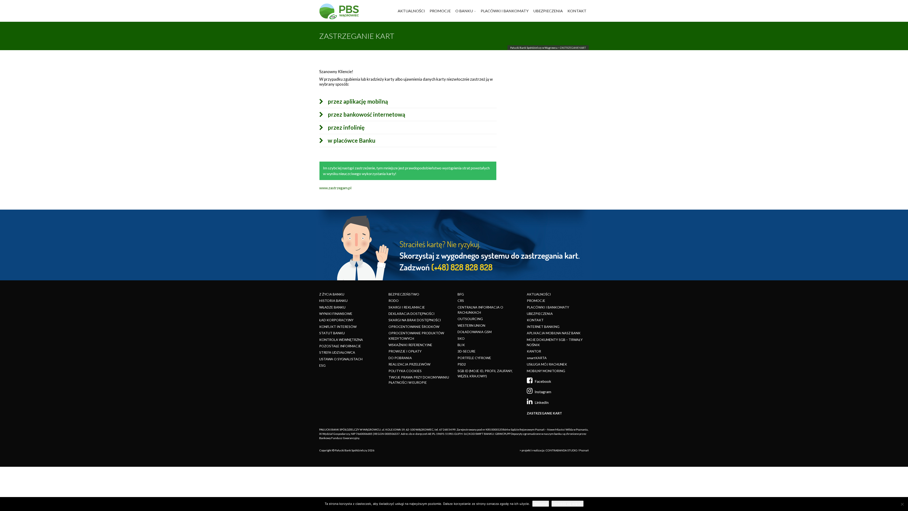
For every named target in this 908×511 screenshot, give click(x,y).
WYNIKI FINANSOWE (335, 314)
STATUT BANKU (332, 333)
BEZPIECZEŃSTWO (404, 294)
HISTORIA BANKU (333, 301)
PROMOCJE (440, 11)
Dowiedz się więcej (567, 504)
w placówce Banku (351, 140)
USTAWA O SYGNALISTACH (340, 359)
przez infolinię (346, 127)
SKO (461, 338)
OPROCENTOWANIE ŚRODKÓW (414, 327)
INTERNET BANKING (543, 327)
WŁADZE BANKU (332, 307)
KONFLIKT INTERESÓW (338, 327)
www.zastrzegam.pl (335, 187)
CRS (461, 301)
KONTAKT (577, 11)
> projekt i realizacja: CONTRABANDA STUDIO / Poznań (554, 450)
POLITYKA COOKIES (405, 371)
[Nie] (902, 504)
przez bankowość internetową (366, 114)
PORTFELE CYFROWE (474, 358)
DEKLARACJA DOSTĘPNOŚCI (412, 314)
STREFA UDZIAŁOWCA (337, 352)
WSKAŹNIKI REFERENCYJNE (410, 345)
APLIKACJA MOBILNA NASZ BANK (554, 333)
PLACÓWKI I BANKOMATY (504, 11)
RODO (394, 301)
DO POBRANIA (400, 358)
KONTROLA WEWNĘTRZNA (341, 340)
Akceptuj (540, 504)
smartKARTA (537, 358)
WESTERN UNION (471, 325)
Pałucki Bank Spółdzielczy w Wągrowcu (534, 47)
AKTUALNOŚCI (411, 11)
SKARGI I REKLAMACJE (407, 307)
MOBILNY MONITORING (546, 371)
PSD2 (462, 364)
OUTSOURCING (470, 319)
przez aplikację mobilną (358, 101)
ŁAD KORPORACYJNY (336, 320)
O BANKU (464, 11)
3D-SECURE (467, 351)
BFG (461, 294)
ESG (322, 365)
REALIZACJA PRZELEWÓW (409, 364)
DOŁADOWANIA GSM (475, 332)
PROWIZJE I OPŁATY (405, 351)
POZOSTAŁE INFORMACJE (340, 346)
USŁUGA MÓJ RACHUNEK (547, 364)
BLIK (461, 345)
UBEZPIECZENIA (548, 11)
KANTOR (534, 351)
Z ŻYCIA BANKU (331, 294)
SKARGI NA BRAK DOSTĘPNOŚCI (415, 320)
